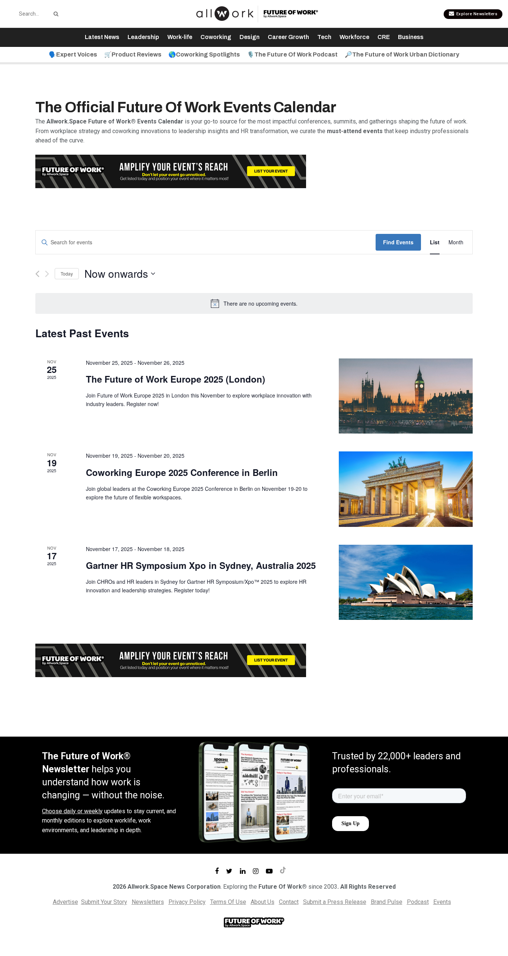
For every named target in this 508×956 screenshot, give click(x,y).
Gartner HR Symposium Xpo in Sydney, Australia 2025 (201, 565)
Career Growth (288, 37)
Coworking (215, 37)
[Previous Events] (37, 273)
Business (411, 37)
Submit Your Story (104, 901)
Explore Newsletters (476, 14)
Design (249, 37)
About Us (262, 901)
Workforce (354, 37)
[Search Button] (55, 14)
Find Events (398, 242)
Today (67, 273)
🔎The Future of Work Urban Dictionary (402, 54)
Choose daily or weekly (72, 811)
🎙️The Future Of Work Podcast (292, 54)
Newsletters (148, 901)
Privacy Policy (187, 901)
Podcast (418, 901)
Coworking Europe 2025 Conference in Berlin (182, 472)
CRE (383, 37)
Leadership (143, 37)
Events (442, 901)
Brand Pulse (386, 901)
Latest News (102, 37)
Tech (324, 37)
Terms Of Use (228, 901)
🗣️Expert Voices (73, 54)
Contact (289, 901)
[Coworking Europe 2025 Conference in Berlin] (406, 489)
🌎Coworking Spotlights (204, 54)
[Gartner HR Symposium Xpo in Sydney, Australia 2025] (406, 582)
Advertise (65, 901)
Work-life (179, 37)
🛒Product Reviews (132, 54)
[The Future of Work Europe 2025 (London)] (406, 396)
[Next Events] (47, 273)
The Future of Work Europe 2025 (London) (175, 379)
